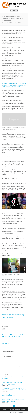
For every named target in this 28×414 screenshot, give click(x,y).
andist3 (11, 22)
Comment (21, 366)
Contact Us (23, 409)
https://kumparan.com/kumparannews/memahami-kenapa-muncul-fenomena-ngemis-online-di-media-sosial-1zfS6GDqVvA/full (13, 316)
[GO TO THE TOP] (14, 406)
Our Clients (17, 409)
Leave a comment (17, 22)
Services (9, 409)
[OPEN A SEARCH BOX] (17, 10)
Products (4, 409)
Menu (14, 10)
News (4, 328)
